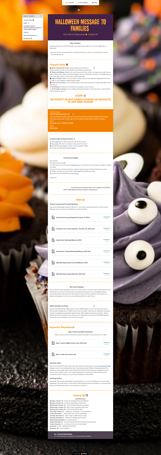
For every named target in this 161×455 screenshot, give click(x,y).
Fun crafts (55, 144)
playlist (73, 148)
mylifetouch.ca (75, 165)
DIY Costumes (56, 142)
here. (77, 173)
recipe (64, 146)
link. (86, 209)
